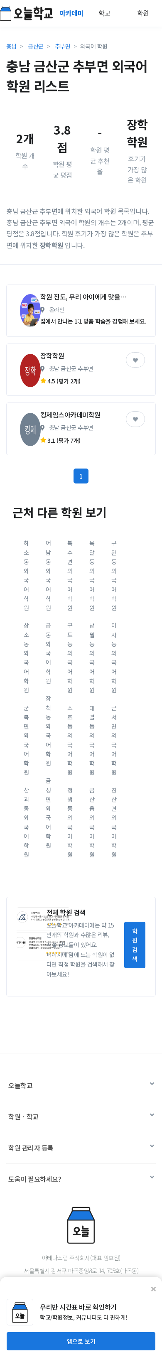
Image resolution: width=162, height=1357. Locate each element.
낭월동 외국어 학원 (92, 657)
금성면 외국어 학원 (48, 812)
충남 (11, 46)
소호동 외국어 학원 (70, 740)
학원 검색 (134, 945)
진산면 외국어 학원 (114, 822)
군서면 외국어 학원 (114, 740)
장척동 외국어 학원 (48, 730)
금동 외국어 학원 (48, 653)
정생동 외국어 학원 (70, 822)
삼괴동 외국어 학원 (26, 822)
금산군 (36, 46)
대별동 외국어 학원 (92, 740)
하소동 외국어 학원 (26, 575)
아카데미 (72, 13)
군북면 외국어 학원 (26, 740)
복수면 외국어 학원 (70, 575)
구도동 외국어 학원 (70, 657)
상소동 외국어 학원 (26, 657)
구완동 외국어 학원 (114, 575)
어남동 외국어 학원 (48, 575)
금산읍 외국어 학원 (92, 822)
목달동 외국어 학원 (92, 575)
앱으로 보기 (81, 1341)
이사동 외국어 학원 (114, 657)
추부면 (63, 46)
